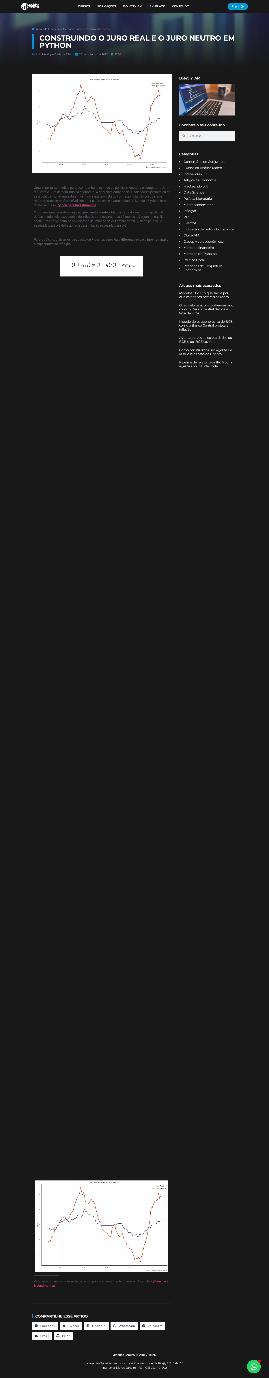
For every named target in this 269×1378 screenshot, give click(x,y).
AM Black (157, 6)
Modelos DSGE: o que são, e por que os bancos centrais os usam (204, 295)
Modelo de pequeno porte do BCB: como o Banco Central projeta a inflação (206, 325)
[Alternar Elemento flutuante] (254, 1366)
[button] (45, 1326)
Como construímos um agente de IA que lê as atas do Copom (205, 352)
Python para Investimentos (76, 205)
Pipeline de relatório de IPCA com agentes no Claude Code (205, 364)
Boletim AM (132, 6)
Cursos (84, 6)
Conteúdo (180, 6)
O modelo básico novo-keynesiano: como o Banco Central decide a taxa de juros (206, 309)
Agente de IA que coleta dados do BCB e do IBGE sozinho (205, 340)
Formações (106, 6)
